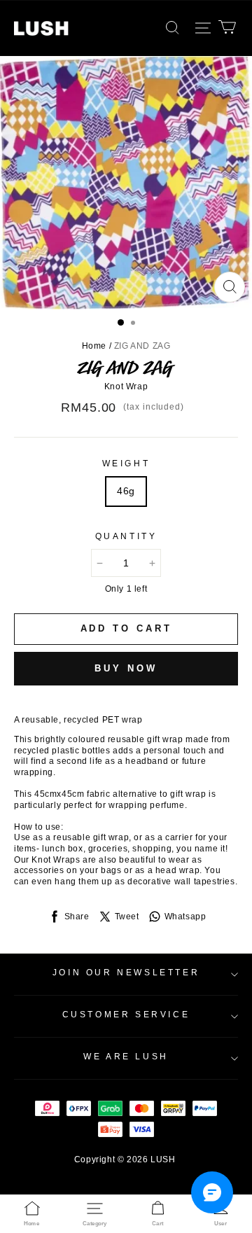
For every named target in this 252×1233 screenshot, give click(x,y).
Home (94, 346)
